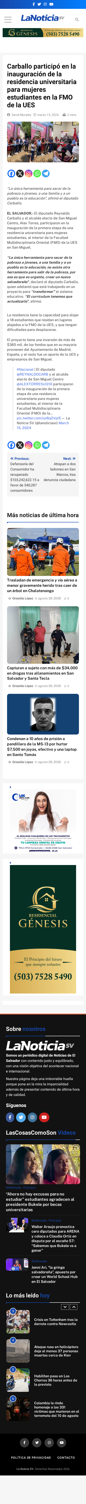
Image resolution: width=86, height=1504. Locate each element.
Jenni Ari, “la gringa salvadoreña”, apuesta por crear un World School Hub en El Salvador (55, 1274)
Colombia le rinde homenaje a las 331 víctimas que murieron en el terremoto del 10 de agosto (56, 1380)
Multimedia (13, 1187)
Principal (29, 1187)
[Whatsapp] (37, 173)
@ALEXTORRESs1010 (34, 384)
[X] (20, 173)
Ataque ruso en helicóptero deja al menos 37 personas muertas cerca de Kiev (56, 1322)
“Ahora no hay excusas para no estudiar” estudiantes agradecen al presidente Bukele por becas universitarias (40, 1201)
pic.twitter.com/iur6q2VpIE (39, 418)
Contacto (66, 1457)
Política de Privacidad (31, 1457)
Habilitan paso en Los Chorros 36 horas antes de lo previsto (55, 1351)
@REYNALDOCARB (32, 374)
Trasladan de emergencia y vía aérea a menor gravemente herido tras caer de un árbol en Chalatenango (42, 585)
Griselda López (22, 598)
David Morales (21, 115)
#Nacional (25, 369)
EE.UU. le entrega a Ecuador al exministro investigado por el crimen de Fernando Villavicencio (55, 1409)
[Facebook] (11, 173)
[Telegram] (46, 173)
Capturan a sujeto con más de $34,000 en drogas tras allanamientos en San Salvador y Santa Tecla (42, 673)
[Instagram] (28, 173)
